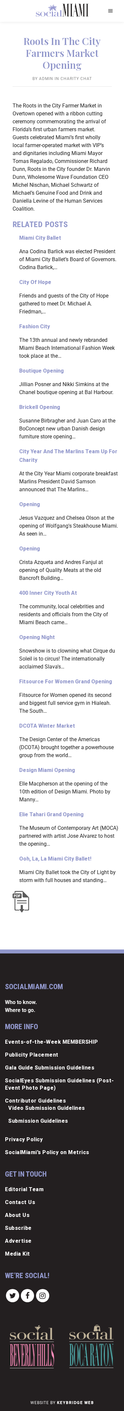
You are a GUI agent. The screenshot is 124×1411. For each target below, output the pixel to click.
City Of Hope (35, 282)
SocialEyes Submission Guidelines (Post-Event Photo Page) (59, 1084)
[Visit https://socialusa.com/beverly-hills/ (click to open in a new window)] (32, 1346)
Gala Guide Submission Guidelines (49, 1068)
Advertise (18, 1241)
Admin (46, 78)
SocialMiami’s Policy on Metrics (47, 1152)
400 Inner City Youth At (48, 593)
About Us (17, 1215)
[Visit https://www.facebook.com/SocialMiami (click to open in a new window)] (27, 1295)
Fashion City (34, 326)
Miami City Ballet (40, 238)
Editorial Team (24, 1189)
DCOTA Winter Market (47, 726)
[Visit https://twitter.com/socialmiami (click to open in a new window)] (12, 1295)
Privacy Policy (24, 1139)
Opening (29, 504)
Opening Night (37, 637)
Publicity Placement (32, 1055)
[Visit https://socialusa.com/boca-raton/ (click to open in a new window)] (91, 1346)
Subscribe (18, 1228)
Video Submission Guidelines (46, 1108)
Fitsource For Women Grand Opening (65, 681)
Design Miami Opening (47, 770)
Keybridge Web (75, 1402)
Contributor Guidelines (35, 1101)
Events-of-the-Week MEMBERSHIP (51, 1042)
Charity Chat (76, 78)
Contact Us (20, 1202)
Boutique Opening (41, 371)
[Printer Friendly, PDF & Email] (22, 901)
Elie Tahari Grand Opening (51, 814)
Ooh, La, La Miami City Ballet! (55, 859)
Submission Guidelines (38, 1121)
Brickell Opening (39, 407)
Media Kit (17, 1254)
